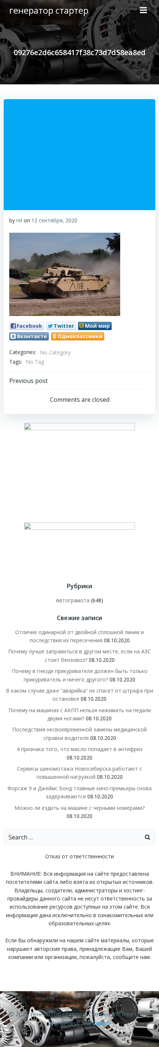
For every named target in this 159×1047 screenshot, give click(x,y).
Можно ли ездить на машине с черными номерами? (79, 807)
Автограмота (72, 600)
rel (19, 220)
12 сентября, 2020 (54, 220)
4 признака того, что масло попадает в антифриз (79, 749)
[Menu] (143, 10)
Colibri (101, 1023)
